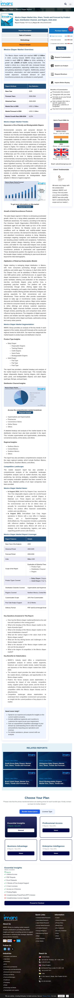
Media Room (59, 925)
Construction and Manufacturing (12, 969)
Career (58, 917)
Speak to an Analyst (61, 65)
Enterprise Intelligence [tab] (53, 847)
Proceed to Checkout (37, 903)
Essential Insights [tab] (16, 824)
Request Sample (25, 207)
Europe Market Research (43, 925)
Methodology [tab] (25, 40)
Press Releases (41, 938)
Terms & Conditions (61, 920)
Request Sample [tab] (24, 45)
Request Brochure (61, 74)
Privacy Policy (47, 996)
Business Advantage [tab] (17, 847)
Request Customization (63, 57)
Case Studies (40, 941)
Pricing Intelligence (42, 930)
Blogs (38, 936)
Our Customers (60, 928)
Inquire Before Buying (62, 82)
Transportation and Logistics (11, 990)
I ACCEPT (61, 996)
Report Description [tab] (25, 30)
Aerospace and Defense (10, 956)
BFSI (5, 964)
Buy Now (61, 48)
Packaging (7, 982)
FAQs (57, 933)
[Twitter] (12, 949)
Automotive (7, 961)
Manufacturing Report (42, 933)
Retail (5, 985)
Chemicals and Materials (10, 967)
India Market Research (42, 920)
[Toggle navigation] (70, 4)
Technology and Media (10, 987)
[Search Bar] (65, 4)
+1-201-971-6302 (45, 962)
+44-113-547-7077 (46, 970)
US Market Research (42, 928)
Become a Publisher (61, 930)
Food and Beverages (9, 977)
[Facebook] (8, 949)
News (57, 936)
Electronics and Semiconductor (12, 972)
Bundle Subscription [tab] (30, 811)
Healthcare (7, 980)
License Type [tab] (47, 811)
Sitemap (58, 938)
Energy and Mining (9, 974)
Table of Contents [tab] (25, 35)
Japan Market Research (43, 923)
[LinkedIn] (4, 949)
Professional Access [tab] (52, 824)
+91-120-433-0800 (46, 981)
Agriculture (7, 959)
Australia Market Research (43, 917)
